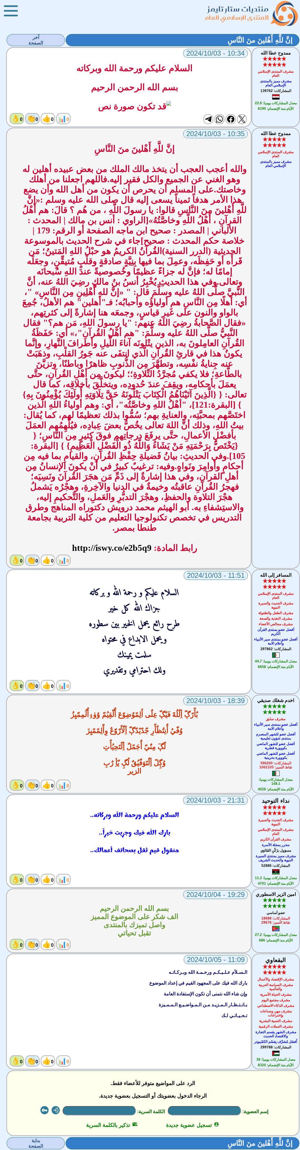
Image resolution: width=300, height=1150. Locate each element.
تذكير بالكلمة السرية (111, 1125)
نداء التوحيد (276, 800)
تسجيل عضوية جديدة (192, 1125)
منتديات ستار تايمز (238, 9)
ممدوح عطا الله (276, 52)
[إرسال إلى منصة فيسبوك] (231, 119)
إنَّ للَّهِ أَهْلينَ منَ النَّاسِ (260, 40)
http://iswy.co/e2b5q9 (111, 548)
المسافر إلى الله (276, 575)
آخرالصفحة (35, 40)
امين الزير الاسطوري (276, 894)
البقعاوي (275, 960)
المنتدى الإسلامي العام (237, 17)
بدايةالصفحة (35, 1143)
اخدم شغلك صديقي (275, 700)
